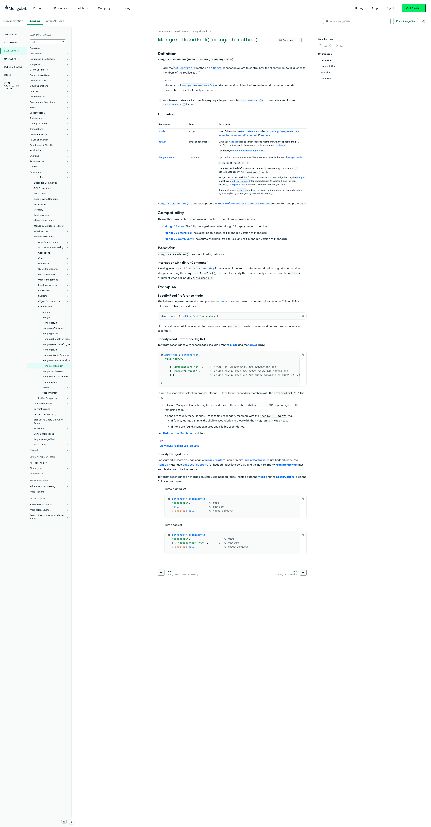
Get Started (413, 8)
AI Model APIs (37, 462)
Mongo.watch (49, 382)
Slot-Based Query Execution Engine (48, 421)
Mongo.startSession (52, 371)
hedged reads (213, 460)
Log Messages (41, 215)
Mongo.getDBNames (53, 328)
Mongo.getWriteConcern (55, 355)
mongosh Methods (201, 31)
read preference (249, 131)
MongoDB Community (178, 238)
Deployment (11, 42)
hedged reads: (295, 157)
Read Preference (244, 203)
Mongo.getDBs (50, 333)
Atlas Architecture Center (12, 86)
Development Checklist (42, 145)
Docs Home (164, 31)
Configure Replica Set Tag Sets (179, 445)
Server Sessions (42, 409)
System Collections (44, 433)
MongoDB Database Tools (47, 225)
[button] (360, 8)
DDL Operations (42, 188)
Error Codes (40, 204)
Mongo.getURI (49, 349)
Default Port (40, 193)
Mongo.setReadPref (52, 365)
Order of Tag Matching (177, 433)
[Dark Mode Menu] (423, 21)
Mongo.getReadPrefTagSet (56, 344)
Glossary (38, 209)
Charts (33, 166)
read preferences (238, 184)
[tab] (35, 20)
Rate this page (325, 39)
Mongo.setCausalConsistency (56, 360)
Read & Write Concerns (46, 199)
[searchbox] (357, 21)
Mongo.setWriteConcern (55, 376)
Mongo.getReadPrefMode (56, 339)
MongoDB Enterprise (177, 232)
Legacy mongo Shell (44, 439)
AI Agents (35, 473)
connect (46, 312)
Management (11, 59)
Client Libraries (13, 67)
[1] (199, 72)
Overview (35, 48)
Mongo (46, 317)
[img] (320, 45)
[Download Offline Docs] (64, 821)
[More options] (299, 40)
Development (181, 31)
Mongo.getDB (49, 322)
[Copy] (303, 316)
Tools (7, 75)
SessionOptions (50, 392)
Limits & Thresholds (44, 220)
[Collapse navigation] (71, 821)
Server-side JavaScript (45, 414)
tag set (234, 141)
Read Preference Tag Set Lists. (250, 150)
